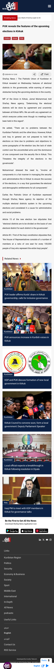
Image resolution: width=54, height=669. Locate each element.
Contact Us (9, 644)
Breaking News (10, 18)
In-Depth (8, 602)
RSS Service (10, 650)
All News (8, 607)
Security (8, 568)
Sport (6, 585)
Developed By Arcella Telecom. (27, 659)
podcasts (8, 613)
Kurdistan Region (12, 557)
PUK (21, 38)
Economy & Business (14, 574)
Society (7, 579)
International (10, 596)
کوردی (7, 639)
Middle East (10, 590)
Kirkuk (15, 38)
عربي (6, 628)
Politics (7, 38)
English (7, 633)
